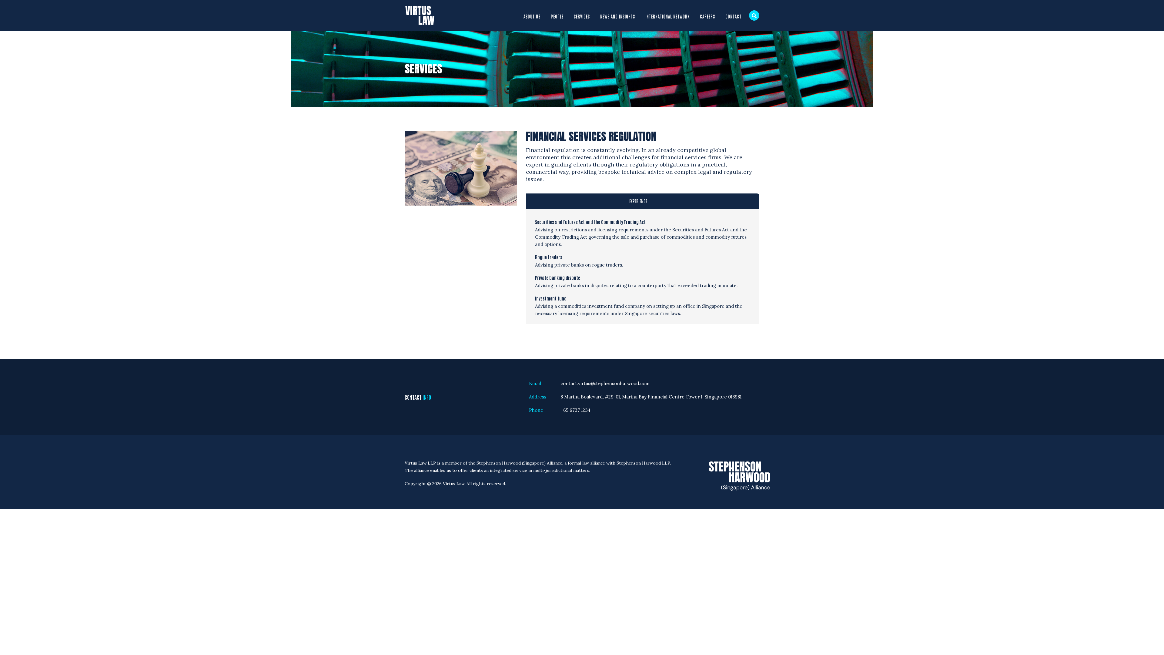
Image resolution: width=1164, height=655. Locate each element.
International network (667, 16)
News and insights (617, 16)
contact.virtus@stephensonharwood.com (605, 383)
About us (531, 16)
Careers (707, 16)
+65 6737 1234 (575, 410)
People (557, 16)
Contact (733, 16)
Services (582, 16)
